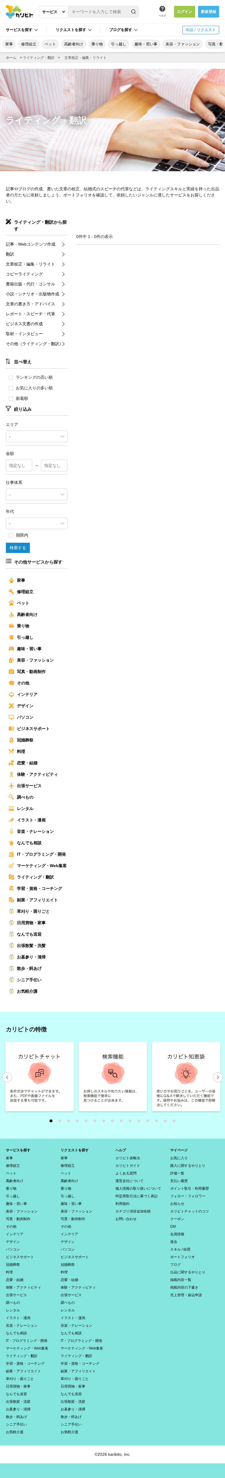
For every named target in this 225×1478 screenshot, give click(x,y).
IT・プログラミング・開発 (41, 854)
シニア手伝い (29, 979)
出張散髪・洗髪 (31, 945)
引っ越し (118, 44)
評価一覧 (177, 1173)
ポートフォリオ (182, 1257)
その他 (23, 683)
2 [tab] (61, 1122)
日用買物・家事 (31, 922)
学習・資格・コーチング (39, 888)
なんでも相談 (29, 842)
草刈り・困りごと (33, 911)
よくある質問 (126, 1173)
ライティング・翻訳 (38, 58)
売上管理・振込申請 (186, 1295)
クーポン (177, 1219)
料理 (21, 751)
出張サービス (29, 785)
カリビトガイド (127, 1166)
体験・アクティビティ (37, 774)
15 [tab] (175, 1122)
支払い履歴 (179, 1181)
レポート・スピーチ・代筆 (30, 313)
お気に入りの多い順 (34, 388)
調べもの (25, 797)
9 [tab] (123, 1122)
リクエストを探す (75, 1150)
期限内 (22, 535)
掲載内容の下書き (184, 1287)
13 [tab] (158, 1122)
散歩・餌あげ (29, 968)
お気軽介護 (27, 991)
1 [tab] (52, 1122)
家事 (9, 44)
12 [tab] (149, 1122)
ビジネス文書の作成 (24, 323)
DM (173, 1226)
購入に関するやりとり (187, 1166)
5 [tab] (88, 1122)
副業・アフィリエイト (37, 900)
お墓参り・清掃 (31, 957)
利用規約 (122, 1204)
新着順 (22, 398)
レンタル (25, 808)
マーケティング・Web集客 (42, 865)
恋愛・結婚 (27, 763)
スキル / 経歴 (180, 1249)
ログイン (184, 11)
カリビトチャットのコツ (189, 1211)
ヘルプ (162, 15)
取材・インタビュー (24, 333)
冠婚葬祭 (25, 740)
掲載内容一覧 (180, 1280)
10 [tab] (131, 1122)
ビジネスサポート (33, 728)
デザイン (25, 705)
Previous (7, 1077)
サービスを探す (18, 1150)
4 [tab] (79, 1122)
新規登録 (208, 11)
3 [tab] (70, 1122)
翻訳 (10, 254)
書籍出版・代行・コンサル (30, 284)
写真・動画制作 (31, 671)
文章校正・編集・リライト (85, 58)
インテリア (27, 694)
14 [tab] (167, 1122)
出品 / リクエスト (201, 30)
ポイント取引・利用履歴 (189, 1188)
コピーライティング (24, 274)
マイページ (179, 1150)
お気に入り (179, 1158)
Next (218, 1077)
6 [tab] (96, 1122)
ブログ (175, 1265)
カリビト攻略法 (127, 1158)
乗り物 (97, 44)
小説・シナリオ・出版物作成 (32, 294)
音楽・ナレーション (35, 831)
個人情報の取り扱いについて (138, 1188)
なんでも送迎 (29, 934)
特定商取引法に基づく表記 (136, 1196)
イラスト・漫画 (31, 820)
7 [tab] (105, 1122)
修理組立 (28, 44)
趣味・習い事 (145, 44)
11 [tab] (140, 1122)
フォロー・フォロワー (187, 1196)
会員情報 (177, 1234)
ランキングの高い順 (34, 377)
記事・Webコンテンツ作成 (30, 244)
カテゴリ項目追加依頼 (133, 1211)
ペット (50, 44)
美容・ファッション (183, 44)
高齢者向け (73, 44)
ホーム (11, 58)
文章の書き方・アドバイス (30, 304)
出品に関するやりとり (187, 1272)
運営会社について (129, 1181)
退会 (173, 1242)
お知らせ (177, 1204)
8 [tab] (114, 1122)
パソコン (25, 717)
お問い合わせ (126, 1219)
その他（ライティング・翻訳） (34, 343)
